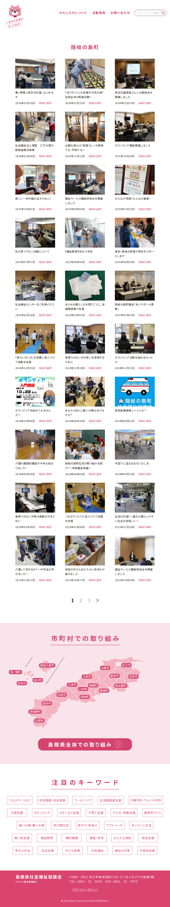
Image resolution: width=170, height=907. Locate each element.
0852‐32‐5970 (90, 881)
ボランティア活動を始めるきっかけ (134, 359)
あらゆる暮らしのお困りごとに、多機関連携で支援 (85, 306)
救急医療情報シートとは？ (130, 410)
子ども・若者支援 (124, 812)
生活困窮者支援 (110, 800)
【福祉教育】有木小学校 (79, 251)
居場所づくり (152, 812)
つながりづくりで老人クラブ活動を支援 (84, 518)
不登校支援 (147, 850)
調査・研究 (97, 838)
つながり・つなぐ (20, 800)
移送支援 (148, 838)
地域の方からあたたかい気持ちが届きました (85, 571)
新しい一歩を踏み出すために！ (33, 198)
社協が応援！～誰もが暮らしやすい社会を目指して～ (134, 518)
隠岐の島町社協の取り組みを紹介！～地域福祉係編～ (84, 465)
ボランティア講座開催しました (133, 145)
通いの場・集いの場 (31, 825)
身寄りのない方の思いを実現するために (85, 359)
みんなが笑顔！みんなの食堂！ (132, 198)
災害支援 (17, 812)
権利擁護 (72, 838)
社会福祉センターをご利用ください (34, 306)
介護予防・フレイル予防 (145, 800)
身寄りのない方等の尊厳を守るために (35, 518)
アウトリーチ (114, 825)
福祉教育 (47, 838)
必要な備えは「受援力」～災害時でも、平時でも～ (84, 147)
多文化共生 (22, 850)
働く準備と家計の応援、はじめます (34, 94)
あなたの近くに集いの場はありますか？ (84, 412)
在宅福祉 (97, 850)
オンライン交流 (141, 825)
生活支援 (48, 850)
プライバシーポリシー (85, 890)
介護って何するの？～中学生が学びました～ (34, 571)
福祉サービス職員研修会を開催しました (84, 200)
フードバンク (82, 800)
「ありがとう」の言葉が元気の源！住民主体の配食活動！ (84, 94)
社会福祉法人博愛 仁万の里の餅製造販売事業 (34, 147)
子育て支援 (95, 812)
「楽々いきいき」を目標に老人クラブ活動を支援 (35, 359)
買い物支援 (22, 838)
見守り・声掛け (87, 825)
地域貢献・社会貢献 (52, 800)
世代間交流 (61, 825)
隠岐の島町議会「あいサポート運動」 (134, 306)
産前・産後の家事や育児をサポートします (134, 253)
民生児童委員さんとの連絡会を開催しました (133, 94)
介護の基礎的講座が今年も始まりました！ (34, 465)
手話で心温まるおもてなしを (132, 463)
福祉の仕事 (122, 850)
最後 (97, 600)
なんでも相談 (122, 838)
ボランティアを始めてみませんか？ (33, 412)
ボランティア (42, 812)
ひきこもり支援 (69, 812)
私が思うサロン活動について (32, 251)
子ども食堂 (72, 850)
